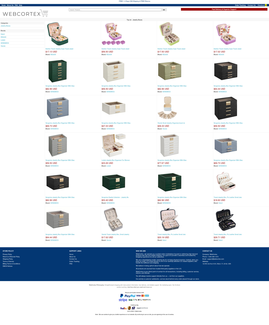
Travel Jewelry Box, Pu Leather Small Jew (228, 197)
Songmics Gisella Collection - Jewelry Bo (115, 197)
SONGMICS (5, 43)
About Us (10, 5)
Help (20, 5)
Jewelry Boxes (5, 26)
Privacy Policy (7, 254)
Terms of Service (8, 261)
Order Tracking (240, 5)
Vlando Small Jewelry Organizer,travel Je (171, 123)
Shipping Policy (8, 259)
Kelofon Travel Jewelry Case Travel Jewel (59, 49)
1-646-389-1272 (213, 257)
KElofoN (3, 37)
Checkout (261, 5)
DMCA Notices (7, 266)
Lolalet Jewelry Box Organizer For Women (116, 160)
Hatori (3, 34)
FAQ (16, 5)
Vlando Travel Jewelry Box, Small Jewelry (115, 234)
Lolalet (3, 40)
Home (4, 5)
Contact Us (252, 5)
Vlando (3, 46)
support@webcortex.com (215, 259)
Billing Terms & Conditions (11, 264)
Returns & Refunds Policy (11, 257)
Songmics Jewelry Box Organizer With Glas (60, 86)
